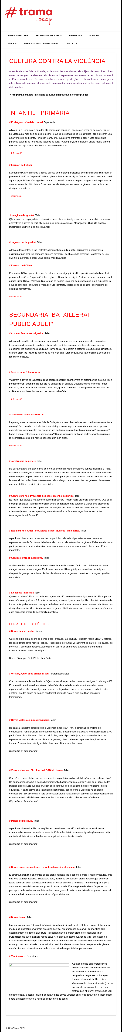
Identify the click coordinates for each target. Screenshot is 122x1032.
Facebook (93, 12)
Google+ (113, 12)
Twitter (99, 12)
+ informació (15, 153)
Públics (12, 43)
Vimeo (106, 12)
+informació (15, 196)
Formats (94, 35)
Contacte (71, 43)
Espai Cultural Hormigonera (41, 43)
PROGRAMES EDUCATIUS (49, 35)
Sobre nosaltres (18, 35)
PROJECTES (75, 35)
